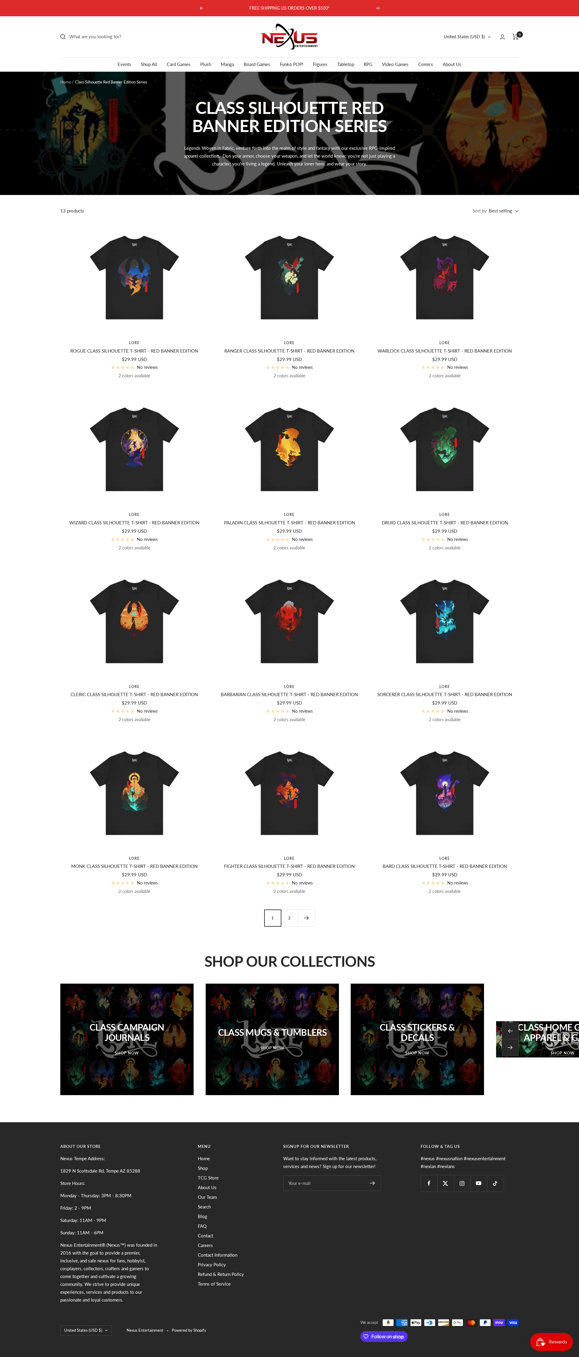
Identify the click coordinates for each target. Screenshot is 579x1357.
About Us (452, 64)
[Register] (372, 1183)
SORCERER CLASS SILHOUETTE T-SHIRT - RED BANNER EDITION (444, 694)
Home (65, 82)
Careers (205, 1245)
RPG (368, 64)
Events (124, 64)
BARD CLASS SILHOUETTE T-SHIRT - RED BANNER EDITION (445, 866)
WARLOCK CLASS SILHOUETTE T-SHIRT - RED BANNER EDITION (445, 350)
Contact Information (217, 1255)
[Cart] (515, 37)
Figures (320, 64)
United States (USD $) (464, 36)
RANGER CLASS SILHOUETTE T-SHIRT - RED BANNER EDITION (289, 350)
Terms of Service (214, 1283)
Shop (203, 1168)
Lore (134, 343)
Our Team (207, 1197)
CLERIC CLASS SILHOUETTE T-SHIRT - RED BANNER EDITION (134, 694)
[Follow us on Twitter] (445, 1183)
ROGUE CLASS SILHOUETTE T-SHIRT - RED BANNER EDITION (134, 350)
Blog (202, 1216)
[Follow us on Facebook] (429, 1183)
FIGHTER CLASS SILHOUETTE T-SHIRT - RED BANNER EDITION (289, 866)
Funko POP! (291, 64)
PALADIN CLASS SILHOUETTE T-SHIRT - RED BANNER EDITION (289, 522)
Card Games (179, 64)
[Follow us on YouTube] (478, 1183)
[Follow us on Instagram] (462, 1183)
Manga (227, 64)
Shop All (149, 64)
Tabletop (345, 64)
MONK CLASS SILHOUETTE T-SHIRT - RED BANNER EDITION (134, 866)
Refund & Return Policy (221, 1274)
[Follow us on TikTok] (495, 1183)
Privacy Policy (212, 1264)
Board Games (257, 64)
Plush (205, 64)
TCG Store (208, 1177)
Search (204, 1206)
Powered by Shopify (189, 1330)
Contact (205, 1235)
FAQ (202, 1226)
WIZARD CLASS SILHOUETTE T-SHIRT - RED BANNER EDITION (134, 522)
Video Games (395, 64)
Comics (425, 64)
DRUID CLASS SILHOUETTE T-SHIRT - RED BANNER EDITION (445, 522)
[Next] (306, 917)
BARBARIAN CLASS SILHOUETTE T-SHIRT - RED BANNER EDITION (289, 694)
